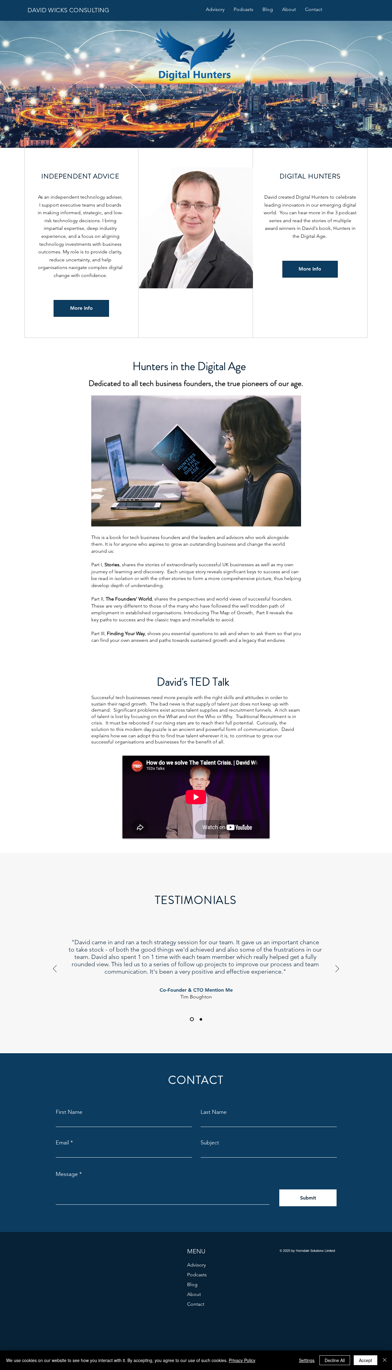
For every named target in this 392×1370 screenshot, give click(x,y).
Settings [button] (307, 1360)
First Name (69, 1112)
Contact (195, 1304)
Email (62, 1142)
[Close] (384, 1360)
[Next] (337, 969)
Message (67, 1174)
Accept (365, 1360)
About (194, 1294)
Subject (210, 1142)
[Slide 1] (191, 1019)
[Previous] (55, 969)
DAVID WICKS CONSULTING (69, 10)
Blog (192, 1284)
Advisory (196, 1265)
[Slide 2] (200, 1019)
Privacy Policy (242, 1360)
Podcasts (197, 1275)
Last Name (214, 1112)
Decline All (335, 1360)
